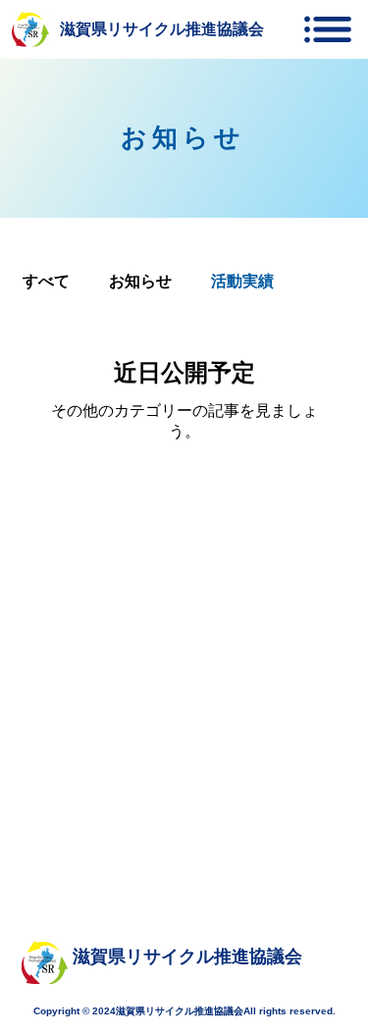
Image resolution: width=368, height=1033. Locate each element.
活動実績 (242, 281)
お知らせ (140, 281)
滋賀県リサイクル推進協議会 (162, 29)
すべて (46, 281)
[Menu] (327, 29)
